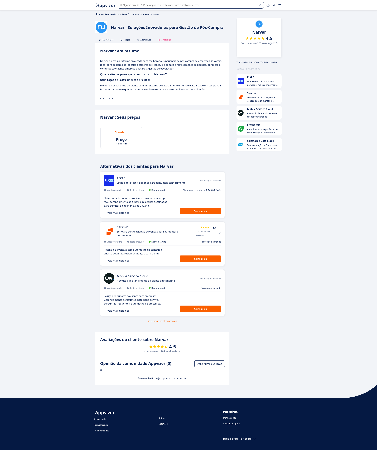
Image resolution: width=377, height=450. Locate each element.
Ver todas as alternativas (162, 320)
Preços (127, 39)
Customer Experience (140, 14)
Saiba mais (200, 211)
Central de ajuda (231, 423)
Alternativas (145, 39)
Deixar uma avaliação (209, 363)
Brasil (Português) (242, 438)
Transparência (101, 424)
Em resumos (107, 39)
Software (163, 423)
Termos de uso (101, 430)
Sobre (161, 417)
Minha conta (229, 417)
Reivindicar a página (269, 62)
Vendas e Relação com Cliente (114, 14)
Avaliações (166, 39)
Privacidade (100, 419)
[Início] (96, 14)
